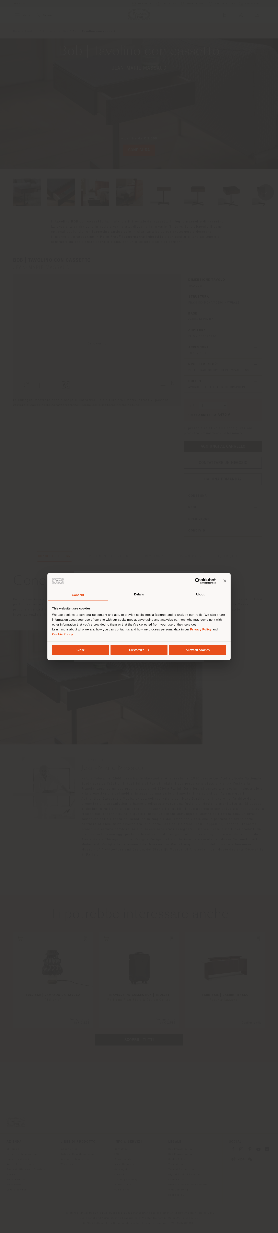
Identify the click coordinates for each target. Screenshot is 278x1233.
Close (81, 650)
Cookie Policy (62, 634)
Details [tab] (139, 594)
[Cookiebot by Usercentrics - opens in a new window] (198, 581)
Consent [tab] (78, 595)
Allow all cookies (198, 650)
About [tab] (200, 594)
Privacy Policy (201, 629)
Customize (136, 650)
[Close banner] (224, 581)
